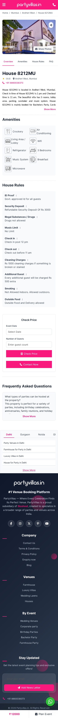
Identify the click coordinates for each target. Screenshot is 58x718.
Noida (41, 434)
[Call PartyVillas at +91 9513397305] (54, 5)
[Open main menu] (4, 4)
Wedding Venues (29, 621)
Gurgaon (25, 434)
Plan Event (45, 714)
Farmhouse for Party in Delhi (17, 449)
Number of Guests (15, 338)
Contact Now (30, 364)
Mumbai (15, 12)
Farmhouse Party (29, 642)
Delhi (9, 434)
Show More (50, 109)
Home (5, 12)
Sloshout (23, 506)
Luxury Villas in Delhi (13, 456)
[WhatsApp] (50, 701)
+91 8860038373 (14, 82)
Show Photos (45, 49)
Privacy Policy (29, 554)
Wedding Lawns (29, 595)
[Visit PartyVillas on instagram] (20, 523)
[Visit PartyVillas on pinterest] (38, 523)
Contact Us (29, 543)
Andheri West (28, 12)
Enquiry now (29, 559)
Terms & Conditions (29, 548)
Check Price (30, 353)
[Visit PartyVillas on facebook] (11, 523)
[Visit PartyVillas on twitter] (29, 523)
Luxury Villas (29, 590)
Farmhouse (29, 584)
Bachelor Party (29, 637)
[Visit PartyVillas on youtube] (47, 523)
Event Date (11, 326)
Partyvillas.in (23, 708)
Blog (29, 565)
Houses (29, 601)
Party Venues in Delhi (14, 443)
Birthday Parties (29, 632)
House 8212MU (45, 12)
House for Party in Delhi (15, 462)
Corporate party (29, 626)
